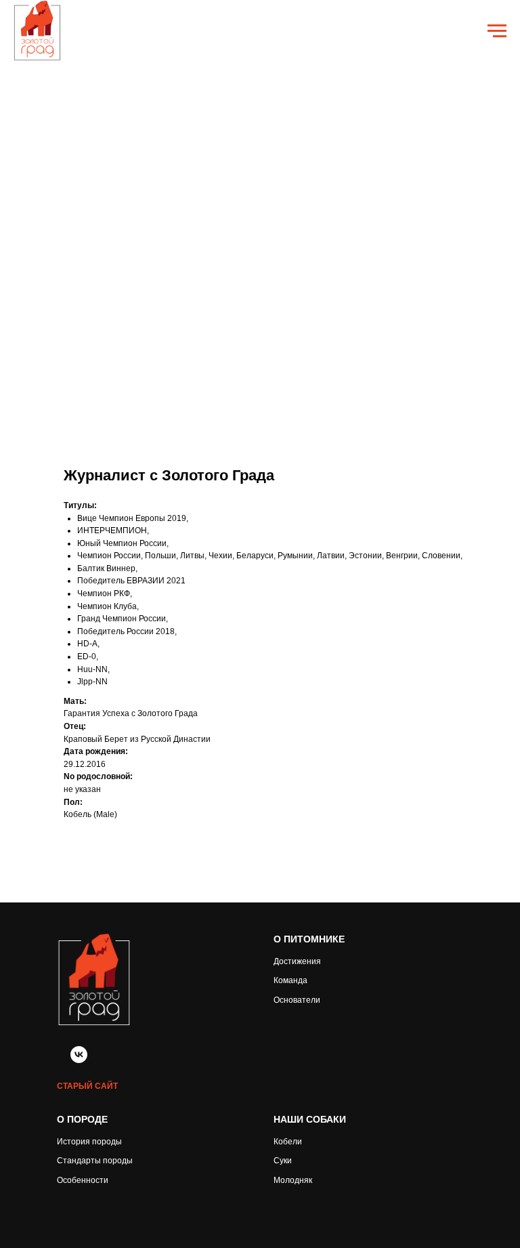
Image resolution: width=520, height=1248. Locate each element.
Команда (290, 980)
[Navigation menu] (497, 31)
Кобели (288, 1141)
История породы (89, 1141)
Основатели (297, 1000)
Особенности (82, 1180)
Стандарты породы (95, 1160)
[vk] (78, 1059)
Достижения (297, 961)
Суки (283, 1160)
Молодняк (293, 1180)
